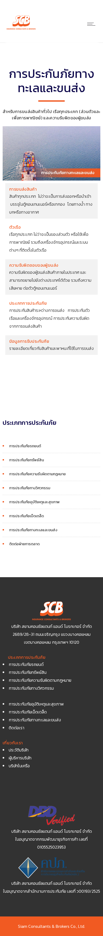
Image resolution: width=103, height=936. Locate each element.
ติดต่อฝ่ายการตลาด (24, 544)
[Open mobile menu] (92, 24)
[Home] (21, 29)
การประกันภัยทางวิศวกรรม (29, 488)
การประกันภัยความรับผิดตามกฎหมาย (37, 474)
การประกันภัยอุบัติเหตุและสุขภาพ (34, 502)
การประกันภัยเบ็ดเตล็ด (26, 516)
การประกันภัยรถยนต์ (25, 446)
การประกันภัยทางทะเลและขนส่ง (33, 530)
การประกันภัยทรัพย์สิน (26, 460)
